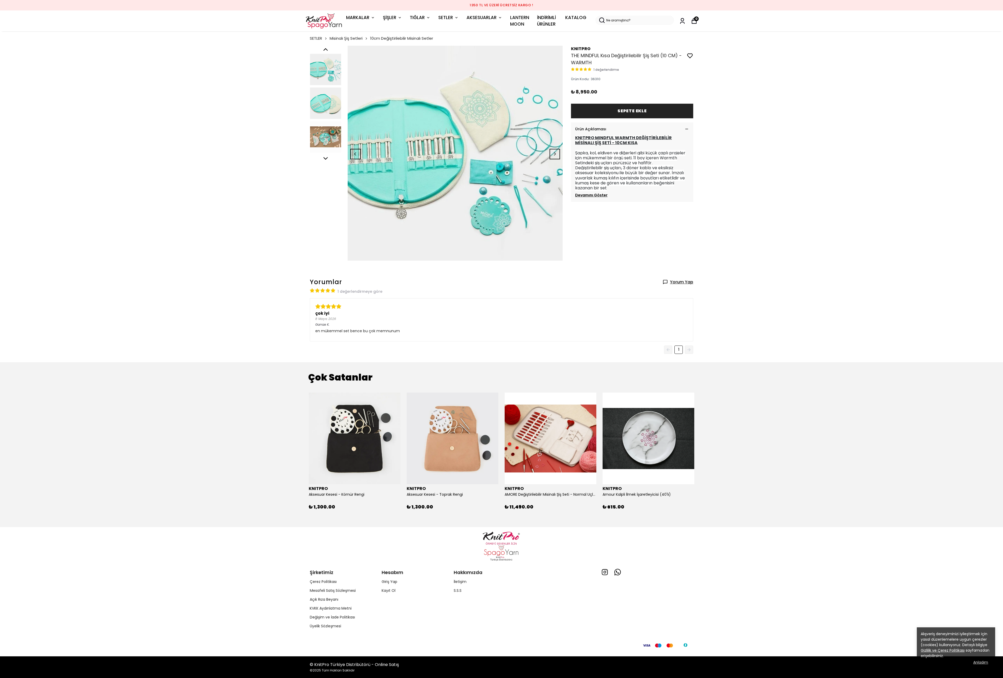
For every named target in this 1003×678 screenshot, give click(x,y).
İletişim (460, 581)
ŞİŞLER (389, 17)
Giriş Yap (389, 581)
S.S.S (458, 590)
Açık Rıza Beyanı (324, 599)
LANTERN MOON (519, 20)
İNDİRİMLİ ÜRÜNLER (546, 20)
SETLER (445, 17)
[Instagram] (605, 572)
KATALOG (575, 17)
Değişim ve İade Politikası (332, 617)
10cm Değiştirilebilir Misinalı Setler (401, 38)
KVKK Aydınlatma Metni (331, 608)
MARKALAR (357, 17)
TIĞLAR (417, 17)
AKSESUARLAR (481, 17)
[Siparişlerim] (682, 21)
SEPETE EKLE (632, 111)
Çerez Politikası (323, 581)
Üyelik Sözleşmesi (325, 626)
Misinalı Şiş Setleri (346, 38)
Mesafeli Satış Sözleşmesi (333, 590)
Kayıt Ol (388, 590)
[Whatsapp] (617, 572)
